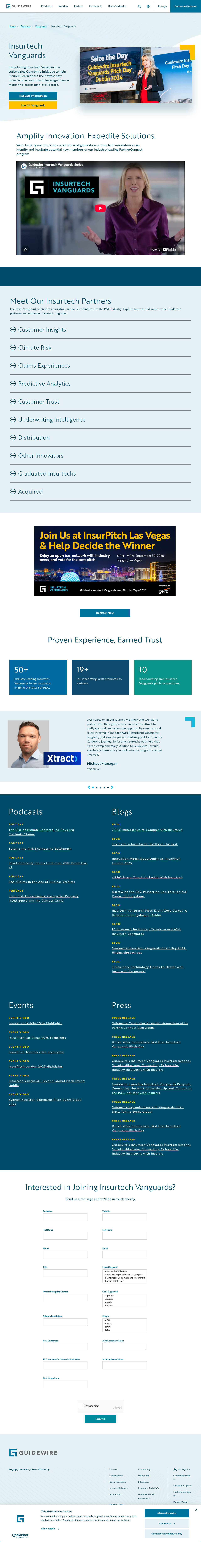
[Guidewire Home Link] (33, 1453)
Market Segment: (110, 1267)
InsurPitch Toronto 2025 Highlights (36, 1052)
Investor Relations (118, 1488)
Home (12, 26)
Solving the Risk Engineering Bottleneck (40, 848)
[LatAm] (124, 1330)
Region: (105, 1316)
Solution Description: (52, 1316)
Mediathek (95, 6)
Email (105, 1248)
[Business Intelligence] (124, 1281)
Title (45, 1267)
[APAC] (124, 1320)
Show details (48, 1528)
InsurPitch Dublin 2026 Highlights (35, 1023)
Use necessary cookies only (166, 1533)
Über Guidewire (117, 6)
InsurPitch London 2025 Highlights (36, 1066)
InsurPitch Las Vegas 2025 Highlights (37, 1038)
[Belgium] (124, 1305)
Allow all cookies (166, 1513)
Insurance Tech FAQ (148, 1488)
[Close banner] (196, 1510)
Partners (26, 26)
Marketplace (115, 1494)
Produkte (46, 6)
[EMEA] (124, 1323)
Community (144, 1469)
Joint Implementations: (113, 1359)
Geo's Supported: (110, 1291)
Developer (143, 1475)
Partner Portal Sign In (180, 1503)
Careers (113, 1469)
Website (106, 1211)
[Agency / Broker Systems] (124, 1271)
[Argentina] (124, 1295)
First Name (48, 1229)
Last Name (107, 1229)
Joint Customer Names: (113, 1340)
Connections (116, 1475)
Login (164, 6)
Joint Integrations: (51, 1378)
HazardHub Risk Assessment (146, 1496)
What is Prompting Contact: (55, 1291)
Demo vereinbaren (185, 6)
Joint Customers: (50, 1340)
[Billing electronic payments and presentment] (124, 1277)
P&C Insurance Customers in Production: (61, 1359)
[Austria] (124, 1302)
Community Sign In (181, 1477)
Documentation (117, 1481)
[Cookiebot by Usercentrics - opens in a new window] (20, 1536)
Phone (46, 1248)
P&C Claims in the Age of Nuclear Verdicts (42, 882)
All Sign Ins (184, 1469)
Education (143, 1481)
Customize (165, 1523)
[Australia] (124, 1299)
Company (47, 1211)
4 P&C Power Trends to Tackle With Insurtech (147, 877)
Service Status (116, 1504)
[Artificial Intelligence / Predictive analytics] (124, 1274)
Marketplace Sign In (182, 1493)
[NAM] (124, 1326)
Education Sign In (182, 1485)
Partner (78, 6)
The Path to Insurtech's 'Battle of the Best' (145, 844)
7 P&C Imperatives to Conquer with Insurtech (147, 830)
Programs (41, 26)
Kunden (63, 6)
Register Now (105, 613)
